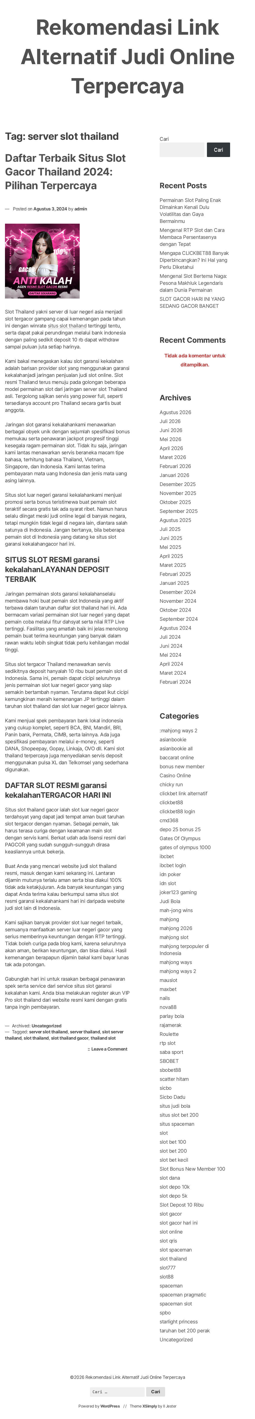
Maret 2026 (173, 457)
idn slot (168, 883)
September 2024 (179, 619)
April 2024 (171, 664)
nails (165, 998)
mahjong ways (176, 962)
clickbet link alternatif (183, 793)
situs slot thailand (67, 326)
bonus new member (182, 767)
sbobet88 (170, 1070)
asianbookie (173, 740)
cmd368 (169, 820)
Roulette (169, 1034)
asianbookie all (176, 749)
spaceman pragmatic (183, 1295)
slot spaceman (176, 1250)
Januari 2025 (174, 583)
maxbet (168, 989)
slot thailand (36, 1038)
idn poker (170, 874)
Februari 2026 (175, 466)
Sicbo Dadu (172, 1097)
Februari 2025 (175, 574)
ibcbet (167, 856)
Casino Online (175, 776)
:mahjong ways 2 (178, 731)
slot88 (166, 1277)
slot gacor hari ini (179, 1223)
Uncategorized (47, 1025)
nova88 (168, 1007)
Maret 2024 (173, 673)
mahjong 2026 (176, 928)
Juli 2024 (170, 637)
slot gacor (171, 1214)
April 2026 (171, 448)
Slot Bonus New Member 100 (192, 1169)
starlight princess (178, 1322)
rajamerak (171, 1025)
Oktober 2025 (175, 502)
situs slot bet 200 (179, 1115)
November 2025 (178, 493)
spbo (165, 1313)
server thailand (85, 1031)
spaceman (171, 1286)
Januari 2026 (174, 475)
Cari (164, 139)
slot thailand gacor (70, 1038)
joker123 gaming (178, 892)
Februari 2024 (175, 682)
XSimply (149, 1406)
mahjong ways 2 (178, 971)
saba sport (171, 1052)
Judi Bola (170, 901)
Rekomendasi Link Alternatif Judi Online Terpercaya (127, 56)
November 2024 (178, 601)
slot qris (168, 1241)
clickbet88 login (177, 811)
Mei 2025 (170, 547)
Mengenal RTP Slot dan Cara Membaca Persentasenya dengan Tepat (192, 237)
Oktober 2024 (175, 610)
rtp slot (167, 1043)
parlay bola (172, 1016)
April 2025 (171, 556)
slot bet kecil (174, 1160)
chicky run (171, 785)
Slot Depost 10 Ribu (182, 1205)
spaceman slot (176, 1304)
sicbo (166, 1088)
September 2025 (178, 511)
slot (164, 1133)
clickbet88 (171, 802)
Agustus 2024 (175, 628)
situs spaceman (177, 1124)
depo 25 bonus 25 (180, 829)
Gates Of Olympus (180, 838)
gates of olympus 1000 (185, 847)
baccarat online (177, 758)
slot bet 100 (173, 1142)
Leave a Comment (110, 1049)
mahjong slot (174, 937)
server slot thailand (48, 1031)
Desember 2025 (178, 484)
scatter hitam (174, 1079)
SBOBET (169, 1061)
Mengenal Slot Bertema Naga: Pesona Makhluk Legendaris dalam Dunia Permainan (193, 283)
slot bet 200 (173, 1151)
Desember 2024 (178, 592)
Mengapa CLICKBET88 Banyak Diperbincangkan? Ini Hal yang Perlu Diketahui (194, 260)
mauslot (168, 980)
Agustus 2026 (175, 412)
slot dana (170, 1178)
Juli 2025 (170, 529)
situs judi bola (175, 1106)
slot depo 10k (175, 1187)
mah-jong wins (176, 910)
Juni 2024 (171, 646)
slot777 (168, 1268)
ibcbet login (173, 865)
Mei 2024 (170, 655)
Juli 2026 (170, 421)
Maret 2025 (173, 565)
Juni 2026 (171, 430)
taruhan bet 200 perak (185, 1331)
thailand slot (103, 1038)
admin (80, 208)
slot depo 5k (173, 1196)
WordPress (110, 1406)
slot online (171, 1232)
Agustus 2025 (175, 520)
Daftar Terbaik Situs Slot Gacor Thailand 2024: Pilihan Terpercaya (65, 171)
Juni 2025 (171, 538)
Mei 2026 (170, 439)
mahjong (169, 919)
